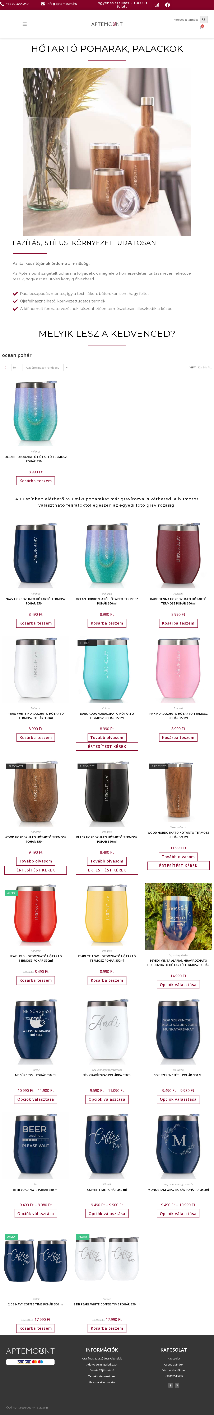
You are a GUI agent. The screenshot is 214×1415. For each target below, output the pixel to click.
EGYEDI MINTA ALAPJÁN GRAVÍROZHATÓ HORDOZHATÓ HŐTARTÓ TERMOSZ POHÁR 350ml (178, 962)
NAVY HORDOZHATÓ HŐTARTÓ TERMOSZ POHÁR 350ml (36, 600)
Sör (36, 1184)
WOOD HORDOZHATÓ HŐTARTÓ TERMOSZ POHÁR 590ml (178, 834)
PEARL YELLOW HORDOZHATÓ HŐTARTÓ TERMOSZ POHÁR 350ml (107, 958)
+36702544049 (17, 4)
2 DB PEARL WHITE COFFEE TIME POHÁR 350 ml (107, 1304)
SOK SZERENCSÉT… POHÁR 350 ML (178, 1075)
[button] (24, 23)
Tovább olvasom (107, 737)
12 (199, 367)
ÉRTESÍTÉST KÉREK (107, 746)
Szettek (35, 1299)
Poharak (36, 451)
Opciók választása (178, 984)
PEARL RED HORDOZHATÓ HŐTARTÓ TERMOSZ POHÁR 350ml (36, 958)
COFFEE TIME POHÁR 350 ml (107, 1190)
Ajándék (106, 1184)
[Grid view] (5, 367)
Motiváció (178, 1070)
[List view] (14, 367)
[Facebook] (167, 5)
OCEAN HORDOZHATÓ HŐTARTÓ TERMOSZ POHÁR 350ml (36, 458)
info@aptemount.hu (62, 4)
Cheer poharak (178, 827)
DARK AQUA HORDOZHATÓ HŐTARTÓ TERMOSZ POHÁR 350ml (107, 715)
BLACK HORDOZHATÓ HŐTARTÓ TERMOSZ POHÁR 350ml (107, 839)
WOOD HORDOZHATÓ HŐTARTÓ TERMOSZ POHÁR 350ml (35, 839)
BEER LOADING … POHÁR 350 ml (35, 1190)
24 (204, 367)
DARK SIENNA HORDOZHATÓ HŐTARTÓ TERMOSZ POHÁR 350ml (178, 600)
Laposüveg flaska (178, 955)
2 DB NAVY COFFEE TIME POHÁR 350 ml (36, 1304)
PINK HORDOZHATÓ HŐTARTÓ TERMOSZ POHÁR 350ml (178, 715)
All (210, 367)
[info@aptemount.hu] (43, 4)
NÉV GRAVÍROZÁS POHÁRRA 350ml (107, 1075)
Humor (35, 1070)
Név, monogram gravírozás (107, 1070)
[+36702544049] (2, 4)
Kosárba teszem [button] (35, 480)
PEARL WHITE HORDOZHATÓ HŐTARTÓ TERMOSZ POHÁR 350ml (36, 715)
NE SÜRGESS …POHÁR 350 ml (35, 1075)
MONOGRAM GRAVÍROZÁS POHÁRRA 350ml (178, 1190)
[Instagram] (157, 5)
